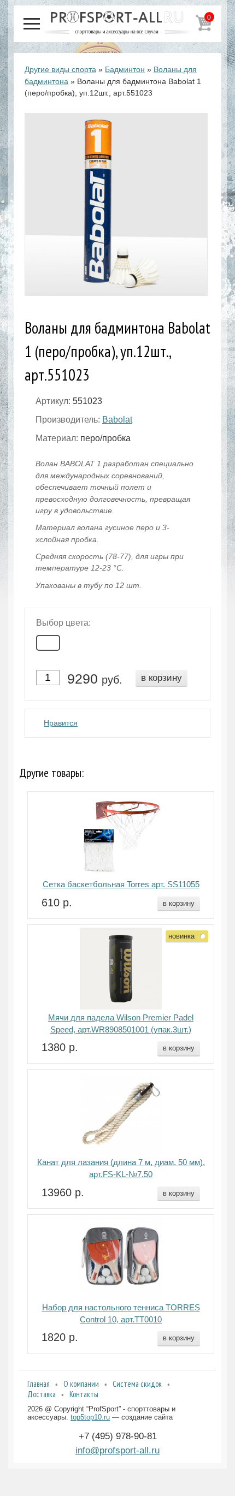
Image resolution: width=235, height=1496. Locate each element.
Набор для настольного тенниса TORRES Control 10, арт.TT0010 (121, 1313)
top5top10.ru (90, 1417)
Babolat (117, 419)
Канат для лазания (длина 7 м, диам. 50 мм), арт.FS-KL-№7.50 (121, 1168)
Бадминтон (125, 69)
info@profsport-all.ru (117, 1450)
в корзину (161, 677)
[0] (204, 29)
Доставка (41, 1394)
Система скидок (137, 1384)
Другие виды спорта (60, 69)
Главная (38, 1384)
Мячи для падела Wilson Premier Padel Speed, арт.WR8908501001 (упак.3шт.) (120, 1023)
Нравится (61, 723)
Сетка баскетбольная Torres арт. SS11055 (121, 884)
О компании (81, 1384)
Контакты (83, 1394)
